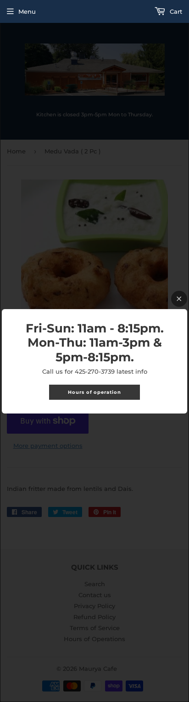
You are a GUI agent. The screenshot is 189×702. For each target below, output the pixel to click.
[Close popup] (179, 299)
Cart (175, 11)
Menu (27, 11)
